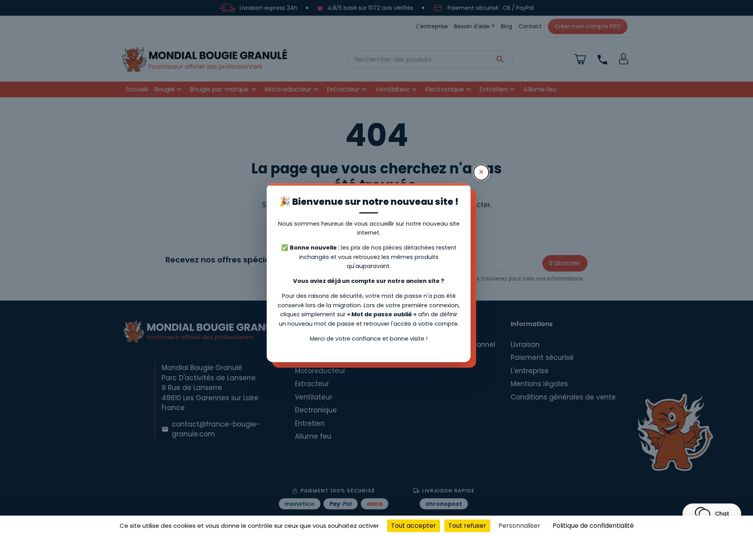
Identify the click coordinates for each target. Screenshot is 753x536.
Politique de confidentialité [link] (593, 525)
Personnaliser (519, 525)
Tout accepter (413, 525)
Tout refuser (467, 525)
